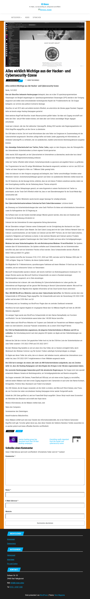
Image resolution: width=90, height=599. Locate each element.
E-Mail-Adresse (11, 501)
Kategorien (16, 17)
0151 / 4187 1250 (16, 587)
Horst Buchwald (33, 80)
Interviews (10, 560)
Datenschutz (11, 544)
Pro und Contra (12, 564)
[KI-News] (7, 17)
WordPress (44, 595)
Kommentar (10, 456)
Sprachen (37, 17)
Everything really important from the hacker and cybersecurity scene (59, 441)
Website (8, 511)
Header (19, 431)
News (27, 17)
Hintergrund (11, 555)
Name (8, 490)
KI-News (45, 4)
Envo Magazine (60, 595)
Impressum (11, 539)
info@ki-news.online (17, 583)
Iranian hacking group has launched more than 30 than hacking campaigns (29, 441)
